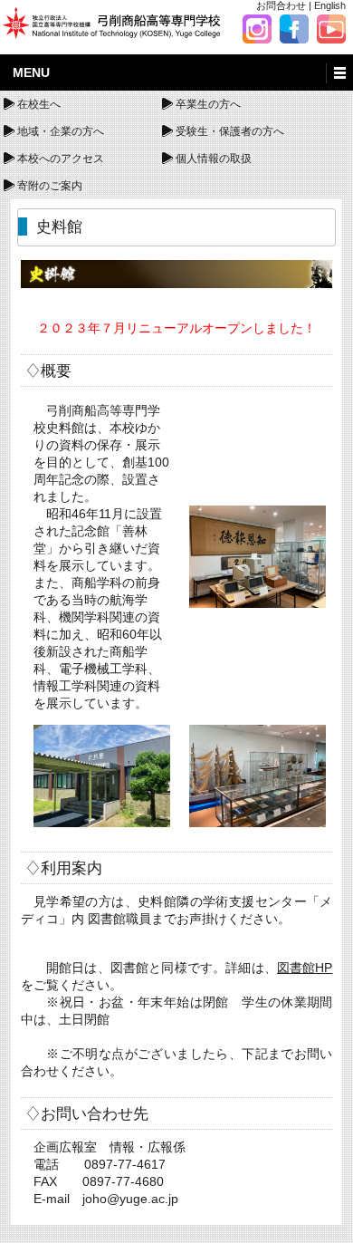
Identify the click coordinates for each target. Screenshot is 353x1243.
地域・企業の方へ (60, 131)
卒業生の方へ (208, 104)
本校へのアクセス (60, 158)
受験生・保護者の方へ (230, 131)
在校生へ (39, 104)
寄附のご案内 (49, 185)
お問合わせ (281, 5)
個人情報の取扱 (214, 158)
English (330, 5)
